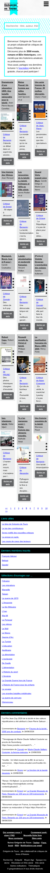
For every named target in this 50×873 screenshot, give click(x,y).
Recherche (8, 860)
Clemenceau (7, 702)
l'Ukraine (6, 581)
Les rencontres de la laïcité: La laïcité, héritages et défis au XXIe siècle (24, 181)
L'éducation (7, 646)
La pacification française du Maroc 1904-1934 (41, 343)
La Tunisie (6, 641)
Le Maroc (6, 633)
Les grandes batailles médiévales (16, 693)
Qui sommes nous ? (12, 832)
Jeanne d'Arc (7, 637)
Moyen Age (29, 860)
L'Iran (4, 611)
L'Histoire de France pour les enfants (18, 685)
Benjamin (21, 728)
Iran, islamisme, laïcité (7, 421)
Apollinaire (6, 650)
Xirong (20, 770)
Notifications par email (31, 845)
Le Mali (5, 628)
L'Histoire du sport (10, 672)
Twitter (36, 842)
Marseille (6, 590)
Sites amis (37, 838)
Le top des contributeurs (12, 528)
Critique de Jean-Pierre (40, 126)
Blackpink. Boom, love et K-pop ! (7, 259)
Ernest (20, 791)
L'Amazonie (7, 602)
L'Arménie (6, 676)
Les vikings (7, 624)
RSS (17, 845)
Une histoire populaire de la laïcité (41, 421)
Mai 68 (5, 615)
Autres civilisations (18, 866)
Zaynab (20, 749)
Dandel (5, 565)
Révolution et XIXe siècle (22, 863)
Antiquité (18, 860)
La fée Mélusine (9, 607)
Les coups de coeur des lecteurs (16, 541)
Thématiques (34, 866)
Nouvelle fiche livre (32, 835)
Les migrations (8, 585)
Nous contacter (15, 838)
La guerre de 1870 (10, 598)
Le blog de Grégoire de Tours (15, 524)
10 (46, 508)
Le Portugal (7, 620)
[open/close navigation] (46, 3)
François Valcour (9, 556)
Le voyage (6, 689)
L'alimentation (8, 667)
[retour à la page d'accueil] (11, 7)
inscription (24, 68)
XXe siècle (39, 863)
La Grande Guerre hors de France (17, 680)
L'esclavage (7, 659)
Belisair (5, 560)
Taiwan (5, 594)
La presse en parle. (10, 537)
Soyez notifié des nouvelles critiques (18, 533)
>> (6, 511)
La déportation (8, 654)
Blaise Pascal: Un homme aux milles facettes (23, 88)
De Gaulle (6, 663)
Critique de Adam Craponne (40, 380)
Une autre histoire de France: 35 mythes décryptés (40, 88)
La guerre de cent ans (11, 698)
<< (6, 508)
